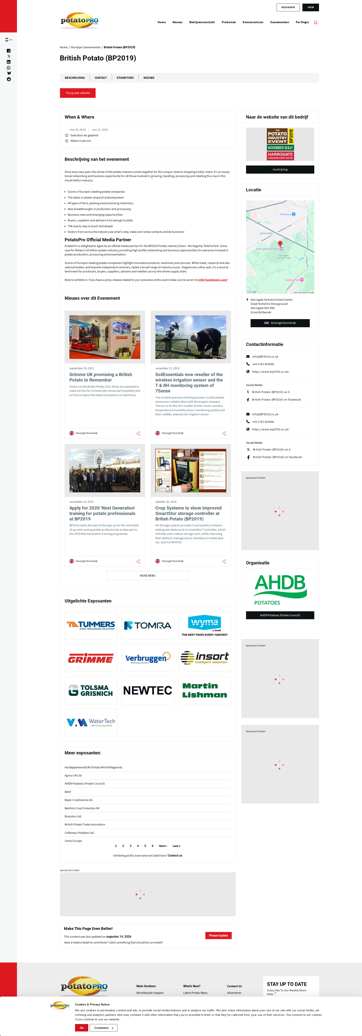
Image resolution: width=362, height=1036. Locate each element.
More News (148, 576)
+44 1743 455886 (263, 364)
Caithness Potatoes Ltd (79, 833)
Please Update (218, 935)
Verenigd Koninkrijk (283, 323)
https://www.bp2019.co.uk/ (270, 372)
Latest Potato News (195, 993)
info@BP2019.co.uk (265, 357)
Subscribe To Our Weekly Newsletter (287, 992)
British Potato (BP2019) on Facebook (276, 400)
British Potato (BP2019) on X (271, 392)
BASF (68, 792)
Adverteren (234, 993)
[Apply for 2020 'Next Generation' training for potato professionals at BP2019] (105, 505)
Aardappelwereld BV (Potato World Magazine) (93, 767)
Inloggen (288, 7)
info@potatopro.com (213, 279)
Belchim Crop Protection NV (82, 808)
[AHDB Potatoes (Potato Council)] (280, 590)
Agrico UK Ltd (73, 775)
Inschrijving (280, 169)
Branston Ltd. (73, 816)
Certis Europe (73, 841)
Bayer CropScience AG (79, 800)
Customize (101, 1027)
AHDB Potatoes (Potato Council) (85, 784)
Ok (82, 1027)
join (311, 7)
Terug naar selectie (78, 93)
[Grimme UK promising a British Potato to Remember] (105, 374)
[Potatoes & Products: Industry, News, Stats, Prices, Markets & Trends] (79, 22)
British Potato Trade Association (85, 824)
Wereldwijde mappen (150, 993)
